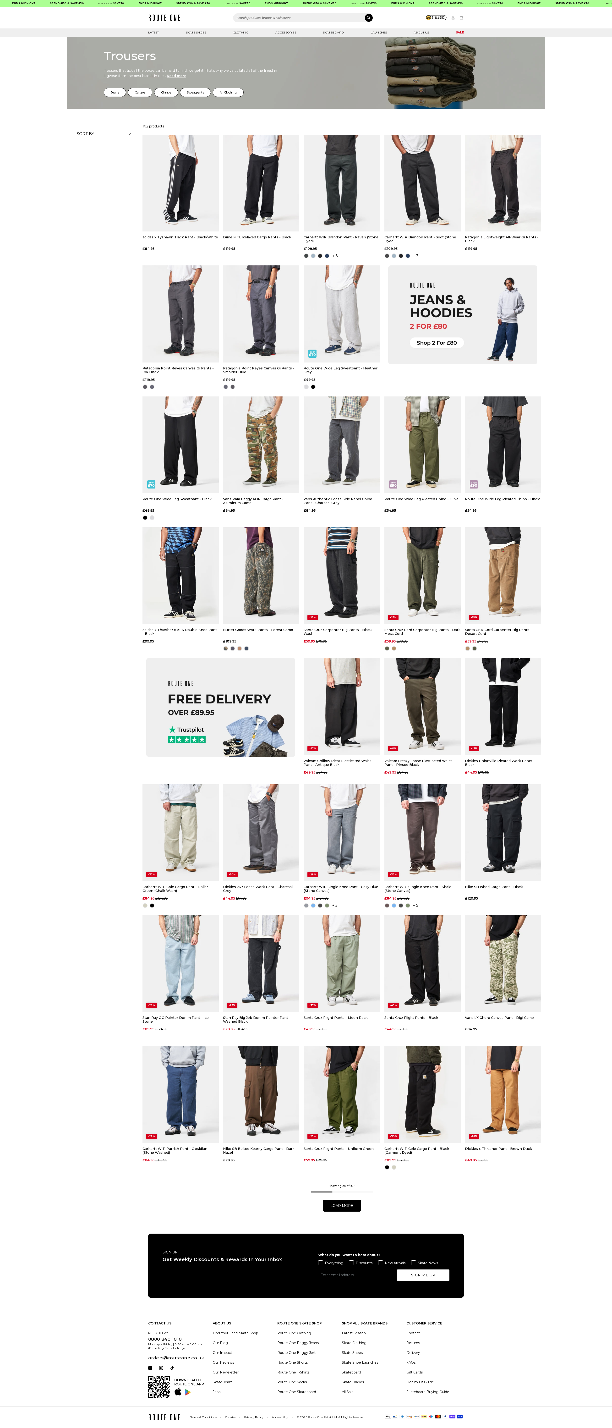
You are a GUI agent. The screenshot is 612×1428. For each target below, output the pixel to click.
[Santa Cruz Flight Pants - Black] (422, 963)
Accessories (285, 32)
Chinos (166, 92)
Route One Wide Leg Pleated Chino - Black (502, 499)
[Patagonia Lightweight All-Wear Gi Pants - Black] (503, 183)
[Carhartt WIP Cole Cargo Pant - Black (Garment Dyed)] (422, 1094)
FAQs (410, 1362)
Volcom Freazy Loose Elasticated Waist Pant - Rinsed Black (418, 763)
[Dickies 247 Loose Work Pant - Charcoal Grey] (261, 832)
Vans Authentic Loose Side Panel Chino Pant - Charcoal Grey (338, 501)
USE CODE (86, 3)
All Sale (348, 1392)
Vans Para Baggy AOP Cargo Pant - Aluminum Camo (253, 501)
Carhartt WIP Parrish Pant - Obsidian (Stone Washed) (174, 1150)
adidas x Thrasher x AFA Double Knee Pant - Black (179, 632)
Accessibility (280, 1417)
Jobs (216, 1392)
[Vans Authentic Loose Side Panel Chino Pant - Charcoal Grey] (342, 444)
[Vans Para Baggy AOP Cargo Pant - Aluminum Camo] (261, 444)
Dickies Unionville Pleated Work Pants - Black (500, 763)
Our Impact (222, 1353)
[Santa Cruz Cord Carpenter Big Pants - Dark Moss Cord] (422, 575)
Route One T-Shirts (293, 1372)
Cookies (230, 1417)
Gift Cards (414, 1372)
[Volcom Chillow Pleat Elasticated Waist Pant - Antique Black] (342, 706)
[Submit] (369, 18)
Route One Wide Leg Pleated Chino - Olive (421, 499)
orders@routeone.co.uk (176, 1358)
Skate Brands (353, 1382)
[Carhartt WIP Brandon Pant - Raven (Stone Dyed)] (342, 183)
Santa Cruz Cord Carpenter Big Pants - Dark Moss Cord (422, 632)
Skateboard (333, 32)
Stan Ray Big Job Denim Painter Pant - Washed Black (256, 1019)
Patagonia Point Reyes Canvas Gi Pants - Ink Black (178, 370)
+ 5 (335, 905)
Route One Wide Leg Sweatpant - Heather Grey (340, 370)
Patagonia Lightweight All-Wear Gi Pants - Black (502, 239)
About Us (421, 32)
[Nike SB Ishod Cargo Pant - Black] (503, 832)
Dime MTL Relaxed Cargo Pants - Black (257, 237)
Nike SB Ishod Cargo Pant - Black (494, 887)
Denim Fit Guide (420, 1382)
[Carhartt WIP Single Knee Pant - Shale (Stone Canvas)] (422, 832)
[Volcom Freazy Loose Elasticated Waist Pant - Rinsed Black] (422, 706)
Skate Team (223, 1382)
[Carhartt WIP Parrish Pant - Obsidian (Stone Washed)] (180, 1094)
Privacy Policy (253, 1417)
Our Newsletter (226, 1372)
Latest (153, 32)
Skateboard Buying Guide (427, 1392)
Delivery (413, 1353)
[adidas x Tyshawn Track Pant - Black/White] (180, 183)
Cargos (140, 92)
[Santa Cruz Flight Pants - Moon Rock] (342, 963)
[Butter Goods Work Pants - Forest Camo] (261, 575)
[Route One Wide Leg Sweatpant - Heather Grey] (342, 313)
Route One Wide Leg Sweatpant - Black (177, 499)
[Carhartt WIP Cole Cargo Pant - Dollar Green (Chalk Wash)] (180, 832)
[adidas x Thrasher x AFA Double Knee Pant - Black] (180, 575)
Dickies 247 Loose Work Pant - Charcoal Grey (258, 889)
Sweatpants (195, 92)
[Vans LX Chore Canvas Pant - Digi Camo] (503, 963)
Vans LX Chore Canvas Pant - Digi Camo (499, 1018)
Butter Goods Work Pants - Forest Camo (258, 630)
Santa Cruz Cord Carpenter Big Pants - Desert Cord (498, 632)
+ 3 (335, 256)
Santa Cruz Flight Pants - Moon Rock (336, 1018)
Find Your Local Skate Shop (235, 1333)
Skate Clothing (354, 1343)
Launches (379, 32)
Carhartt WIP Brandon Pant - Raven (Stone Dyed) (341, 239)
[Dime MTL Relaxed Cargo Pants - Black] (261, 183)
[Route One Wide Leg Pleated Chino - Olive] (422, 444)
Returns (413, 1343)
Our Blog (220, 1343)
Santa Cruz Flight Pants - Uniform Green (339, 1149)
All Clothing (228, 92)
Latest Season (354, 1333)
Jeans (115, 92)
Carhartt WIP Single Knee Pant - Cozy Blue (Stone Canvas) (341, 889)
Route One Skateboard (296, 1392)
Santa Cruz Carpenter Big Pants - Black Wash (338, 632)
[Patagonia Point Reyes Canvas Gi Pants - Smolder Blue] (261, 313)
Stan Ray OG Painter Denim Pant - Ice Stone (175, 1019)
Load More (342, 1205)
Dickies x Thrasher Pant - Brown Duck (498, 1149)
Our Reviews (223, 1362)
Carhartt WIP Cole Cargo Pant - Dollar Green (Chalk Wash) (175, 889)
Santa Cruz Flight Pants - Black (411, 1018)
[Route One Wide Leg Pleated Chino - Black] (503, 444)
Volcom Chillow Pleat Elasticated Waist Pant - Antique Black (337, 763)
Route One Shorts (292, 1362)
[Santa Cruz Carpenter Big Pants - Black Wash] (342, 575)
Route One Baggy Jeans (298, 1343)
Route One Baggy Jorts (297, 1353)
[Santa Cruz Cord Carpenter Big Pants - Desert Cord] (503, 575)
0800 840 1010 (165, 1339)
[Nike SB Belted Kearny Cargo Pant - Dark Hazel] (261, 1094)
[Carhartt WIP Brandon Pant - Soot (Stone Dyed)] (422, 183)
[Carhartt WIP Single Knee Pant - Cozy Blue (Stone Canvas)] (342, 832)
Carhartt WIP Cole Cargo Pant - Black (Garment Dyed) (416, 1150)
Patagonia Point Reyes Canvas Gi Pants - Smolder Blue (258, 370)
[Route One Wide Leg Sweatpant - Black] (180, 444)
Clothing (240, 32)
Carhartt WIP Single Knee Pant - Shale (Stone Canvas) (417, 889)
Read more (176, 76)
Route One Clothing (294, 1333)
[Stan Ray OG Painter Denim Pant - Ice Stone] (180, 963)
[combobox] (303, 17)
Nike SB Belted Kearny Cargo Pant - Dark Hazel (259, 1150)
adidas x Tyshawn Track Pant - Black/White (180, 237)
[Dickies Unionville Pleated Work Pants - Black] (503, 706)
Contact (413, 1333)
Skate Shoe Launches (360, 1362)
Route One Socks (292, 1382)
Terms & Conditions (203, 1417)
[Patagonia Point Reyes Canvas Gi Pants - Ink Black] (180, 313)
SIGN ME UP (423, 1275)
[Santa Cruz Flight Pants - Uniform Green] (342, 1094)
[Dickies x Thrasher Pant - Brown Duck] (503, 1094)
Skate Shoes (196, 32)
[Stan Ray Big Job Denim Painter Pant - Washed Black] (261, 963)
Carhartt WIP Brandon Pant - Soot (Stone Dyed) (420, 239)
